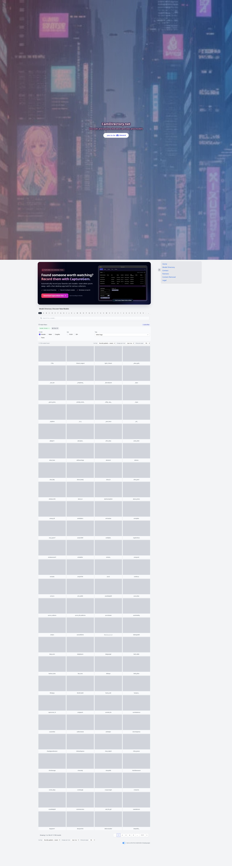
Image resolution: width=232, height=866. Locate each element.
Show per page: (139, 343)
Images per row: (121, 343)
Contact (165, 270)
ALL (40, 313)
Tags (96, 332)
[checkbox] (42, 334)
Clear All (56, 328)
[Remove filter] (48, 328)
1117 (142, 835)
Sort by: (95, 343)
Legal (164, 280)
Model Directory (168, 267)
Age (68, 332)
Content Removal (169, 277)
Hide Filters (43, 325)
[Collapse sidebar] (159, 269)
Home (164, 264)
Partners (165, 274)
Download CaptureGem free (54, 296)
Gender (41, 332)
